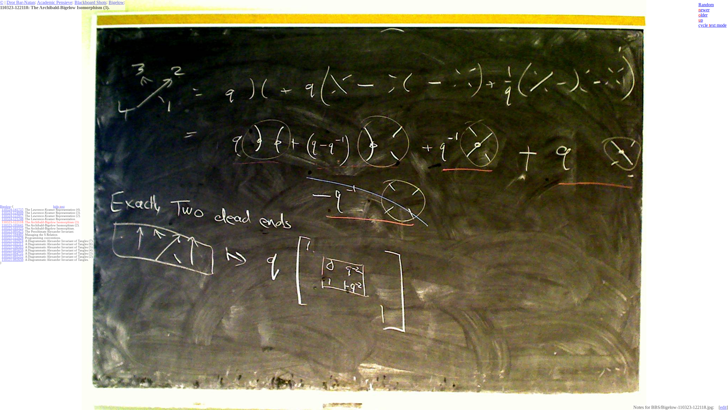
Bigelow (116, 2)
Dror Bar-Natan (21, 2)
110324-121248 (12, 219)
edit (723, 407)
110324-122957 (12, 216)
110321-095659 (12, 250)
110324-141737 (12, 209)
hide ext (59, 206)
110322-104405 (12, 234)
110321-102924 (12, 241)
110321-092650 (12, 259)
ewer (704, 9)
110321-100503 (12, 247)
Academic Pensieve (54, 2)
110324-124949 (12, 212)
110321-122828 (12, 237)
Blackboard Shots (90, 2)
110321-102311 (12, 244)
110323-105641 (12, 225)
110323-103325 (12, 228)
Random (706, 4)
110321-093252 (12, 256)
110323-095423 (12, 231)
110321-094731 (12, 253)
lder (703, 15)
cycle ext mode (712, 25)
